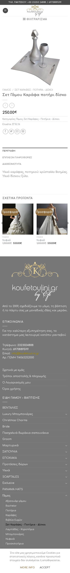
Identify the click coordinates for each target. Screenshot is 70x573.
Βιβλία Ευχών (14, 520)
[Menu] (5, 10)
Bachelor (11, 505)
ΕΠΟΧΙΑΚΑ (10, 458)
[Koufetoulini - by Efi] (35, 10)
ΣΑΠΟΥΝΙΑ (10, 451)
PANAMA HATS (12, 489)
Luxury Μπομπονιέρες (17, 414)
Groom (7, 439)
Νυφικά (10, 539)
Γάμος (6, 90)
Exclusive (8, 483)
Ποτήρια (11, 510)
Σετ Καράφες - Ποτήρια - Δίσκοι (34, 90)
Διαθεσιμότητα (11, 164)
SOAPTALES (10, 476)
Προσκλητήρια (15, 543)
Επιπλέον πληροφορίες (17, 157)
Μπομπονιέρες (15, 534)
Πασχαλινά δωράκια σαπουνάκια (25, 432)
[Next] (67, 229)
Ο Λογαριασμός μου (16, 382)
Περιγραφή (8, 151)
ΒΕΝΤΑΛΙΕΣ (10, 407)
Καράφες (11, 515)
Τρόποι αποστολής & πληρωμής (24, 376)
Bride (6, 426)
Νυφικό (6, 240)
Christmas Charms (14, 420)
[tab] (35, 151)
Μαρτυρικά (10, 445)
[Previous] (2, 229)
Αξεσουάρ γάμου (16, 501)
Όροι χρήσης (11, 388)
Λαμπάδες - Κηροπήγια (20, 529)
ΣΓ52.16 (16, 124)
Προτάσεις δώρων (15, 464)
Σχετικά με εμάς (13, 370)
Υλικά (6, 470)
